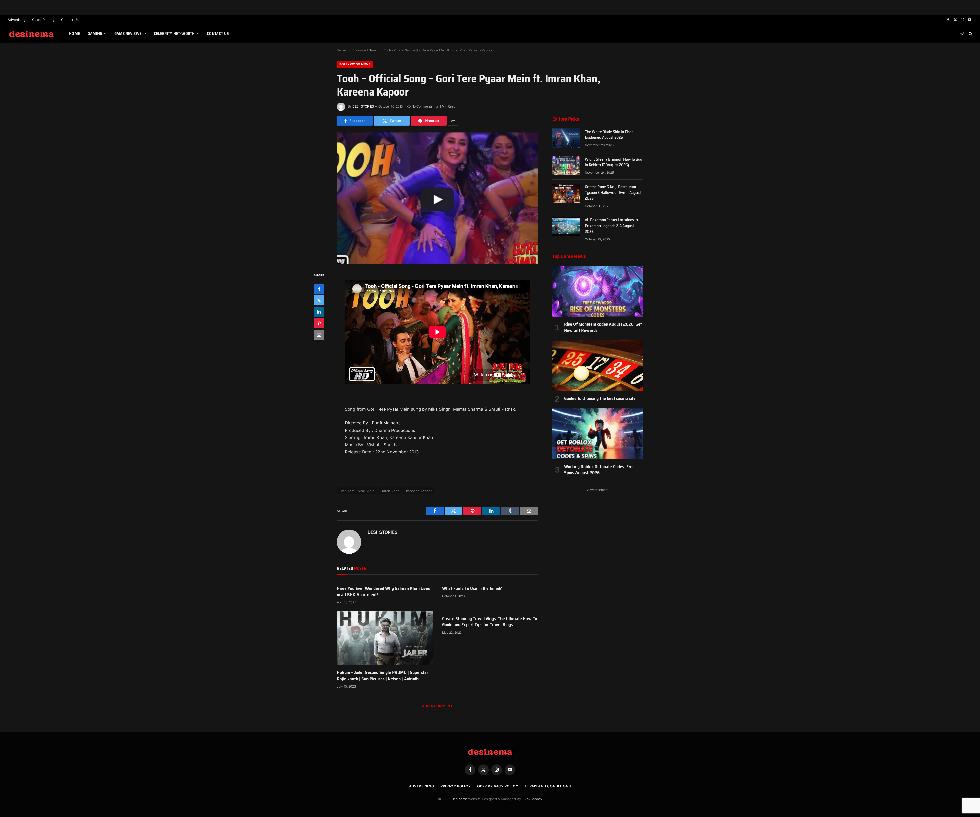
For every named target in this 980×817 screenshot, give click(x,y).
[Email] (319, 335)
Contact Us (70, 20)
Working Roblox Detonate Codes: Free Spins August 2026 (599, 470)
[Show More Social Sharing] (453, 121)
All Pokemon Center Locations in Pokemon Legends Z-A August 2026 (611, 226)
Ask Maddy (533, 799)
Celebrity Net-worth (174, 33)
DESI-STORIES (363, 106)
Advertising (17, 20)
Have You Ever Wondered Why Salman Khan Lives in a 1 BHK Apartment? (383, 591)
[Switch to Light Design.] (962, 34)
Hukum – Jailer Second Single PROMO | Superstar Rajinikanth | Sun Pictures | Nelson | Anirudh (382, 675)
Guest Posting (43, 20)
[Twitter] (319, 300)
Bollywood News (355, 64)
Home (74, 33)
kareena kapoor (419, 491)
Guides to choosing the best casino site (600, 398)
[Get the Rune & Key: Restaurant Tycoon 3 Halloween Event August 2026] (566, 193)
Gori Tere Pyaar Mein (357, 491)
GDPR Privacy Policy (497, 786)
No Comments (422, 106)
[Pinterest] (319, 323)
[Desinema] (32, 34)
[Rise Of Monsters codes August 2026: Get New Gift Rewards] (597, 291)
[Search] (969, 34)
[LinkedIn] (319, 312)
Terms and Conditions (548, 786)
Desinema (459, 799)
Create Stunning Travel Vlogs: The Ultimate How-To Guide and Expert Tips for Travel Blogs (489, 621)
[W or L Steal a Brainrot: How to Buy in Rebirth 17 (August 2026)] (566, 165)
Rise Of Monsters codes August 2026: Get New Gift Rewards (603, 327)
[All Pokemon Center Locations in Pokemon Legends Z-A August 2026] (566, 226)
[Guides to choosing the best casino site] (597, 365)
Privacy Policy (455, 786)
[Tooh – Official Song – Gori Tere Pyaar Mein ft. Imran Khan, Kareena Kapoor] (437, 198)
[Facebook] (319, 289)
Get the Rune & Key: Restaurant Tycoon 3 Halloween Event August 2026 (613, 193)
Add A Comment (437, 706)
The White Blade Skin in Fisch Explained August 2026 (609, 135)
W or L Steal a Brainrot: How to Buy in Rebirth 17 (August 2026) (613, 162)
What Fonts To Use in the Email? (472, 588)
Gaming (95, 33)
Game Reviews (128, 33)
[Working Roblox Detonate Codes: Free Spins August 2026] (597, 433)
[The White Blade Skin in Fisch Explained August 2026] (566, 138)
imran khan (390, 491)
